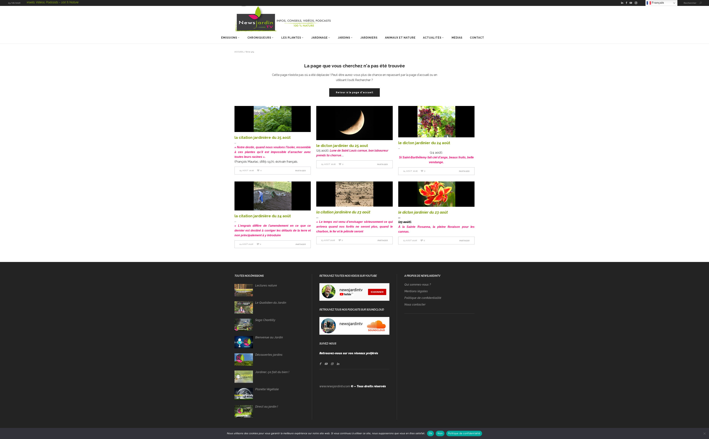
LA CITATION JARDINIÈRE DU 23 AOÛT (343, 212)
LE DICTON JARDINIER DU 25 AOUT (342, 145)
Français (657, 2)
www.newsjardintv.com (334, 386)
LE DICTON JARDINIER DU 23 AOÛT (423, 212)
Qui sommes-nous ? (417, 284)
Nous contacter (415, 304)
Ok (430, 433)
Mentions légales (416, 291)
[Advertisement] (439, 355)
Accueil (239, 52)
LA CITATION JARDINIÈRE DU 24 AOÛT (262, 216)
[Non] (704, 433)
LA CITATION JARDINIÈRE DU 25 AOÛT (262, 137)
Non (440, 433)
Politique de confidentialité (422, 298)
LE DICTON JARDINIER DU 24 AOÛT (424, 143)
